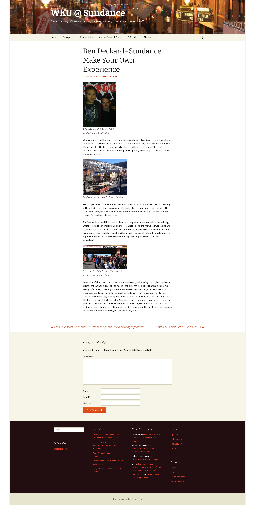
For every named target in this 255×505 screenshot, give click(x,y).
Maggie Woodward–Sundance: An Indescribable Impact (146, 437)
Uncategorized (111, 76)
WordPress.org (177, 481)
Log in (173, 467)
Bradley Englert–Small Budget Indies (181, 327)
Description (68, 37)
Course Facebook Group (110, 37)
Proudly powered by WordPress (127, 499)
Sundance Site (86, 37)
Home (53, 37)
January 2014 (177, 448)
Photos (147, 37)
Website (87, 403)
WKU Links (133, 37)
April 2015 (175, 434)
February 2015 (177, 439)
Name (86, 390)
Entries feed (176, 472)
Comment (89, 356)
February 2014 (177, 443)
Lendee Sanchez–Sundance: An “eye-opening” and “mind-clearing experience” (97, 327)
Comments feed (178, 476)
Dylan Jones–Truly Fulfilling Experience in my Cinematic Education (105, 445)
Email (86, 397)
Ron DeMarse (138, 474)
